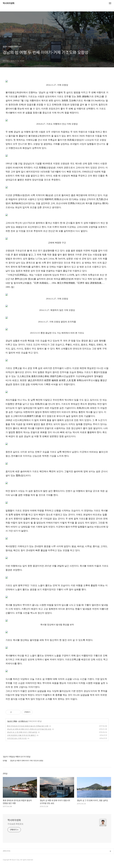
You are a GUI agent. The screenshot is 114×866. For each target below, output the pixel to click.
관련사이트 (6, 851)
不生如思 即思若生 (15, 824)
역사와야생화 (8, 3)
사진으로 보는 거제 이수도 (17, 738)
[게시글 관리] (17, 712)
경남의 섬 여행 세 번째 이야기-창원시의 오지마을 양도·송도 (29, 729)
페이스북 (6, 856)
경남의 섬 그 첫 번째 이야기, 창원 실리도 (22, 732)
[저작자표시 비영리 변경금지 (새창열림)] (36, 712)
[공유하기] (14, 712)
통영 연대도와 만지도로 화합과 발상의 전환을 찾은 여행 (27, 726)
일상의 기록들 (12, 721)
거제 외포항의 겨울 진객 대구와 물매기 (21, 735)
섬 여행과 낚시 (23, 721)
